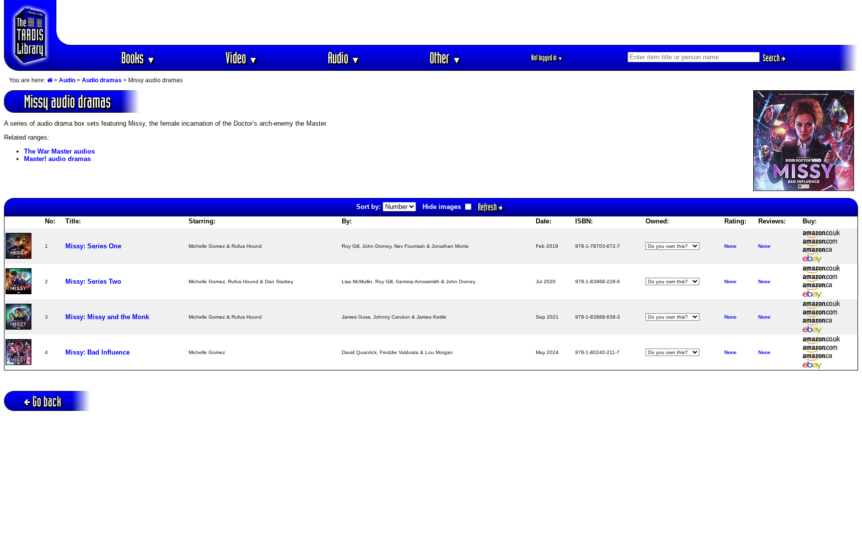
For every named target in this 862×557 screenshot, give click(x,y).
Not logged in (547, 57)
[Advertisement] (457, 22)
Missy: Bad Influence (97, 352)
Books (138, 57)
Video (241, 57)
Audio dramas (102, 80)
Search (772, 57)
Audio (344, 57)
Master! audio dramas (57, 159)
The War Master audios (59, 151)
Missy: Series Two (93, 281)
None (730, 246)
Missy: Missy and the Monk (107, 317)
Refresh (488, 206)
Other (445, 57)
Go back (46, 401)
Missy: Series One (93, 246)
